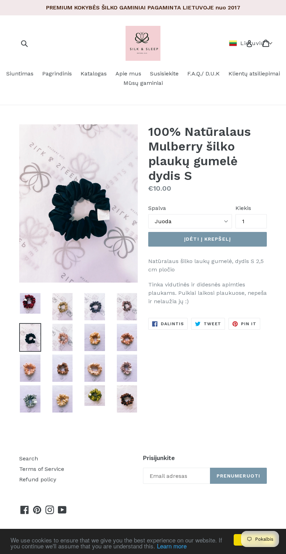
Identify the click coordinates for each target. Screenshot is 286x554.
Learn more (172, 545)
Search (28, 458)
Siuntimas (19, 73)
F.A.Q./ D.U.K (203, 73)
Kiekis (243, 208)
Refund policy (37, 479)
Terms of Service (41, 469)
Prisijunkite (159, 457)
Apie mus (128, 73)
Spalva (157, 208)
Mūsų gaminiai (143, 83)
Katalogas (94, 73)
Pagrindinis (57, 73)
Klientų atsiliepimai (254, 73)
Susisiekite (164, 73)
